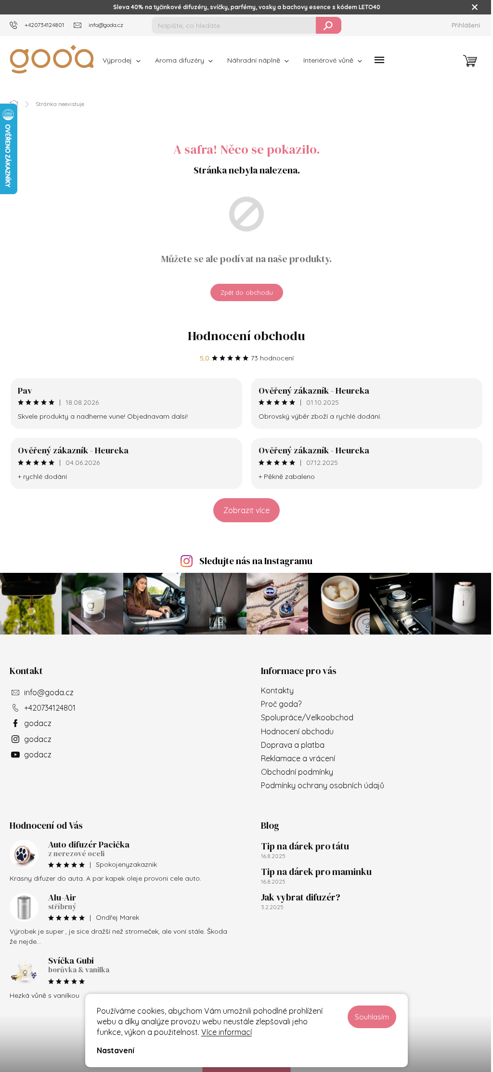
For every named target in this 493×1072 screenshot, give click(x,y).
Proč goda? (281, 704)
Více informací (226, 1032)
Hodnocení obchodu (246, 335)
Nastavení (115, 1050)
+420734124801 (50, 708)
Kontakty (277, 690)
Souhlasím (372, 1016)
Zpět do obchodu (247, 292)
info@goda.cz (49, 692)
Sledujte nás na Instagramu (255, 561)
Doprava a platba (292, 745)
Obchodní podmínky (297, 772)
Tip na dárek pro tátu (305, 846)
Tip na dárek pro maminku (316, 871)
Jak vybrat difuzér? (300, 897)
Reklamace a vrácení (298, 758)
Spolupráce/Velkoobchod (307, 717)
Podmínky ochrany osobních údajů (322, 785)
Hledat (328, 25)
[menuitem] (121, 60)
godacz (38, 723)
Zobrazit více (246, 510)
